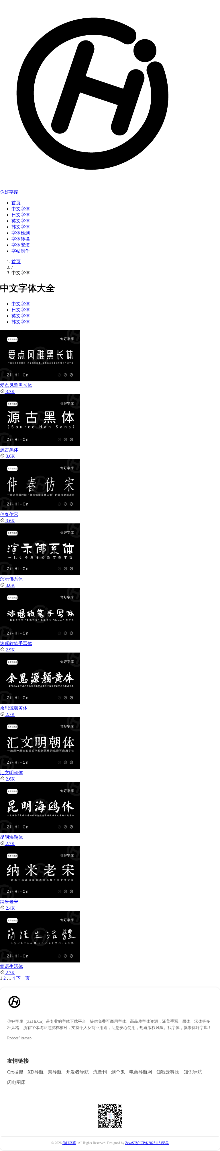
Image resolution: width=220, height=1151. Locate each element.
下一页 (23, 978)
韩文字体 (20, 226)
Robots (12, 1038)
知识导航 (193, 1072)
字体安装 (20, 244)
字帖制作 (20, 251)
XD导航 (36, 1072)
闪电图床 (16, 1082)
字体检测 (20, 232)
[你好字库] (91, 182)
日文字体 (20, 214)
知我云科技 (167, 1072)
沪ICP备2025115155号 (152, 1143)
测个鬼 (118, 1072)
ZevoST (130, 1143)
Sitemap (25, 1038)
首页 (16, 202)
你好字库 (9, 192)
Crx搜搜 (15, 1072)
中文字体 (20, 208)
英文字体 (20, 220)
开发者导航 (77, 1072)
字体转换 (20, 238)
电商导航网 (140, 1072)
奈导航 (55, 1072)
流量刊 (100, 1072)
